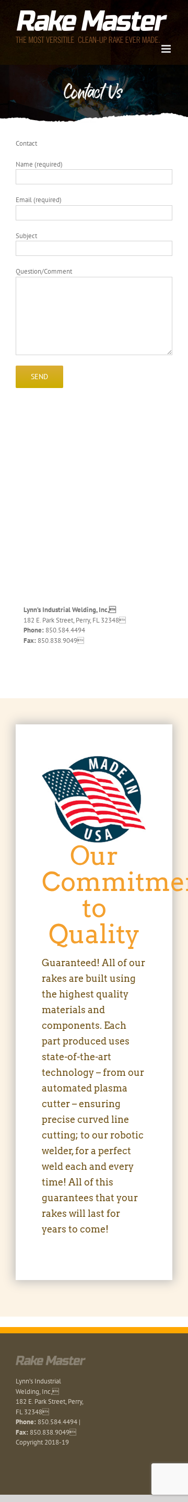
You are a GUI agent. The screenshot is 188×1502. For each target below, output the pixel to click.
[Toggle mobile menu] (166, 48)
